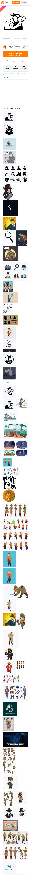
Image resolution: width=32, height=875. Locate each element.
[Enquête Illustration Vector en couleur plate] (9, 373)
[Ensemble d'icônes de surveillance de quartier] (16, 271)
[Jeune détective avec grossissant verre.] (11, 638)
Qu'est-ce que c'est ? (20, 73)
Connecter (24, 2)
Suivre (25, 48)
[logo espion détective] (9, 130)
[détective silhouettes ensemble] (9, 482)
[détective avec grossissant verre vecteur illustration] (7, 462)
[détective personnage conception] (9, 667)
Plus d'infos (7, 77)
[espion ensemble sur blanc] (16, 838)
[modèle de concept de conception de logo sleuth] (9, 867)
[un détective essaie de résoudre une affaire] (10, 253)
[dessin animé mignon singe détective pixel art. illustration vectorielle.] (9, 653)
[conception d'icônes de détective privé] (8, 192)
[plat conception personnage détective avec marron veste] (20, 665)
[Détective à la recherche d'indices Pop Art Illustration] (9, 223)
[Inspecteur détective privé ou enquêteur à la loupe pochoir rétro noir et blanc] (9, 116)
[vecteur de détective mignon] (10, 782)
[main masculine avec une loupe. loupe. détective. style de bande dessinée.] (8, 308)
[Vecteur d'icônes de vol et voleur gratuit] (16, 174)
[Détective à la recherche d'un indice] (21, 238)
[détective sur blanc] (16, 591)
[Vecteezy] (2, 2)
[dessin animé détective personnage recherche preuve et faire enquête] (16, 430)
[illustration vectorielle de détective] (9, 157)
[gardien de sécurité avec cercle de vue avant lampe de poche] (9, 359)
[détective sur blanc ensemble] (8, 798)
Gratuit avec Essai (15, 54)
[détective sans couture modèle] (9, 767)
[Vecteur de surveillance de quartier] (10, 320)
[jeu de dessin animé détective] (9, 753)
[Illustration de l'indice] (10, 825)
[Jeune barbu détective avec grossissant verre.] (9, 605)
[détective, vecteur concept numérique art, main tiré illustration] (9, 813)
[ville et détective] (22, 403)
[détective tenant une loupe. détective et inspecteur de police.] (9, 332)
